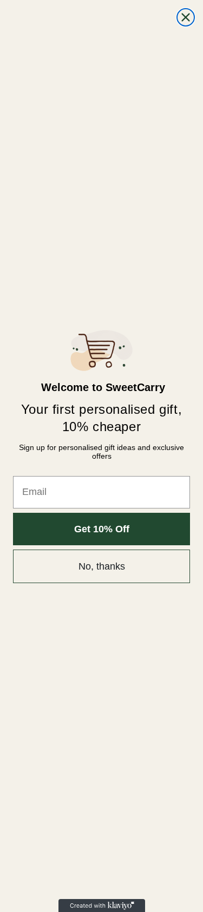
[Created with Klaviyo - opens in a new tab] (101, 905)
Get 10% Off (101, 529)
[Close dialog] (185, 17)
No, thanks (101, 566)
